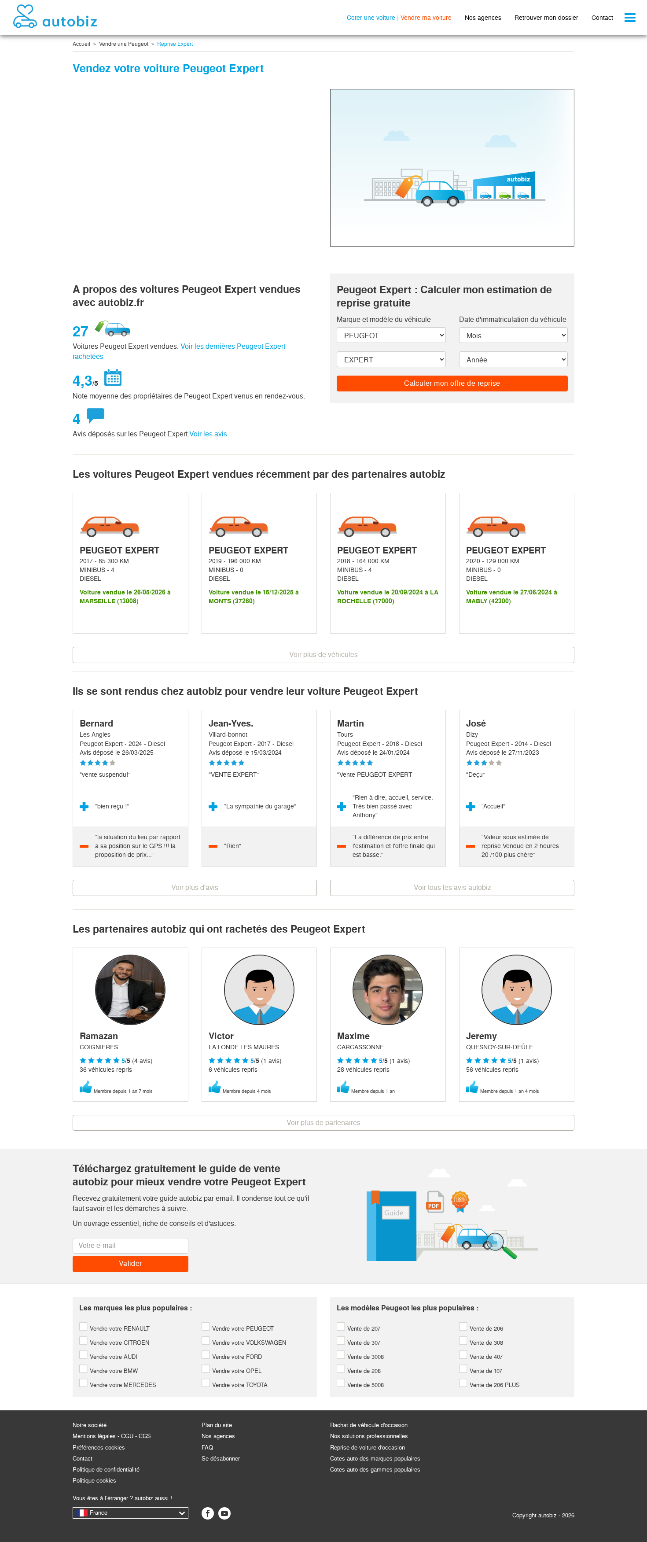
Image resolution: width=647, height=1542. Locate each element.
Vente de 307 (363, 1342)
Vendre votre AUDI (112, 1357)
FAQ (207, 1447)
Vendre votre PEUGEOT (242, 1328)
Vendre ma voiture (426, 17)
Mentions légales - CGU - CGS (112, 1436)
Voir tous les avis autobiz (452, 887)
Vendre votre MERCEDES (122, 1385)
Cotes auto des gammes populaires (375, 1469)
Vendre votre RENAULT (119, 1328)
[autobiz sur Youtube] (224, 1513)
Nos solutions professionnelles (369, 1436)
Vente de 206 (485, 1328)
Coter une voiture (371, 17)
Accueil (81, 44)
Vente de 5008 (365, 1385)
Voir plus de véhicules (323, 654)
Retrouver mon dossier (546, 17)
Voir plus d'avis (194, 887)
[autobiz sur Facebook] (208, 1513)
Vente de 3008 (365, 1357)
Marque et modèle (384, 319)
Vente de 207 (363, 1328)
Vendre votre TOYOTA (239, 1385)
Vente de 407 (485, 1357)
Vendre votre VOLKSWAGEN (248, 1342)
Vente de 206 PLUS (494, 1385)
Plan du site (217, 1425)
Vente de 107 (485, 1371)
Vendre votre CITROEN (118, 1342)
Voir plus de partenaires (323, 1122)
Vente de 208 (363, 1371)
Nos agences (483, 17)
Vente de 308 (485, 1342)
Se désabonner (221, 1458)
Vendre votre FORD (236, 1357)
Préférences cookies (99, 1447)
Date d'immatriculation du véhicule (512, 319)
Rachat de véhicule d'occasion (369, 1425)
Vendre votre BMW (113, 1371)
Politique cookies (94, 1480)
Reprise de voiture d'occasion (367, 1447)
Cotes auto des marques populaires (375, 1458)
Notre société (90, 1425)
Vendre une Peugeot (123, 44)
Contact (602, 17)
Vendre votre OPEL (235, 1371)
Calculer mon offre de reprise (452, 383)
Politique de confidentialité (106, 1469)
